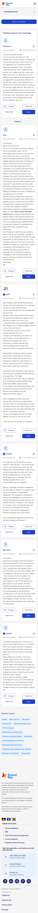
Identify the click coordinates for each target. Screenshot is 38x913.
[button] (5, 106)
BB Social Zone (14, 719)
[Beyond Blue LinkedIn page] (29, 882)
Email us (14, 872)
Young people (25, 753)
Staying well (28, 736)
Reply (28, 112)
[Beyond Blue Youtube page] (11, 882)
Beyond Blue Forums (7, 3)
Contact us (6, 895)
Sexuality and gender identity (11, 736)
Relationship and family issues (12, 732)
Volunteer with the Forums (15, 843)
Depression (26, 719)
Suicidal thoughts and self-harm (12, 740)
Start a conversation (19, 21)
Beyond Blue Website (10, 775)
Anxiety (4, 719)
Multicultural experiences (22, 723)
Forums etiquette (11, 839)
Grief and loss (6, 723)
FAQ (6, 832)
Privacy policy (7, 905)
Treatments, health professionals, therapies (16, 749)
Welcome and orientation (10, 753)
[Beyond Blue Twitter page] (23, 882)
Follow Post (28, 106)
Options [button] (35, 11)
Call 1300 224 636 (18, 855)
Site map (5, 909)
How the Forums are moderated (16, 835)
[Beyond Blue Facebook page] (5, 882)
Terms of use (6, 900)
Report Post (9, 112)
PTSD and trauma (8, 728)
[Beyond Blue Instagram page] (17, 882)
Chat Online (15, 864)
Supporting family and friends (12, 745)
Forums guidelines (11, 828)
